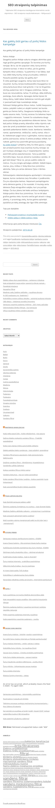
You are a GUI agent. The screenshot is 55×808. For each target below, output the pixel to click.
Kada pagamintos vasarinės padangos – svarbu (21, 619)
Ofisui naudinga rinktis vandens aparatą (18, 310)
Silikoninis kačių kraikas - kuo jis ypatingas (19, 566)
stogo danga (28, 775)
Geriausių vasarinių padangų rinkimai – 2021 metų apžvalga (25, 304)
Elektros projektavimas (15, 748)
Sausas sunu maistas (13, 628)
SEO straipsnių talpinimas (27, 5)
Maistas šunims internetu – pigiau (16, 675)
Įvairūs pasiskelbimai (11, 382)
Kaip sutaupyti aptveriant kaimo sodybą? (18, 516)
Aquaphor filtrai (9, 289)
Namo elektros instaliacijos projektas (23, 765)
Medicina (6, 385)
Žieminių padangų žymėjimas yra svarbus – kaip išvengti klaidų (27, 506)
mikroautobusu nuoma (30, 242)
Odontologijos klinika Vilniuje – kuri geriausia (20, 307)
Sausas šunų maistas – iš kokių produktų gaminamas (23, 653)
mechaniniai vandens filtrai (17, 761)
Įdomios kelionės (44, 236)
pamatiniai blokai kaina (11, 768)
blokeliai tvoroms (9, 746)
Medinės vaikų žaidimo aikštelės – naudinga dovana (22, 292)
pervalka (43, 245)
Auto (5, 351)
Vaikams (6, 415)
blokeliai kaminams (9, 743)
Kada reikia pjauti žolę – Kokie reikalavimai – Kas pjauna (24, 433)
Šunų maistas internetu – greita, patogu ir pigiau (21, 643)
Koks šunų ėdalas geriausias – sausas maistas (20, 657)
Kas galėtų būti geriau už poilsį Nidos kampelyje (24, 43)
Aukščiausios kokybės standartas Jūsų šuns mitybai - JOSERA (26, 548)
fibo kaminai (7, 754)
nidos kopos (21, 245)
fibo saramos (15, 754)
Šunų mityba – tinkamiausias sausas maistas (20, 666)
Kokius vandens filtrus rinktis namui (16, 470)
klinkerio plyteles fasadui (29, 757)
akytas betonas (8, 742)
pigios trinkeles (35, 768)
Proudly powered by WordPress (14, 803)
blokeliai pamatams (37, 743)
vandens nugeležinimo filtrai (18, 786)
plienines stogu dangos (10, 770)
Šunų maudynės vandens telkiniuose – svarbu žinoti (23, 662)
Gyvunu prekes (11, 532)
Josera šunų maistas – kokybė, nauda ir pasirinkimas (22, 634)
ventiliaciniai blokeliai (10, 789)
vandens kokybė (42, 781)
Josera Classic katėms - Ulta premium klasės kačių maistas (24, 543)
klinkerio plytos (11, 759)
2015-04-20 (27, 230)
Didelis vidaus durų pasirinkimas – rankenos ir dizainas (23, 280)
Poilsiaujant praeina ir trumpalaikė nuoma (26, 215)
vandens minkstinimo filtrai (22, 784)
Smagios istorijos (9, 403)
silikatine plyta (17, 773)
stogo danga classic (41, 776)
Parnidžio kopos (33, 245)
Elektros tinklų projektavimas (18, 750)
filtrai (24, 753)
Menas (5, 388)
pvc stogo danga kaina (41, 770)
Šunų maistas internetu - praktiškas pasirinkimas (21, 561)
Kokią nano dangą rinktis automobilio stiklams (20, 446)
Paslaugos (7, 397)
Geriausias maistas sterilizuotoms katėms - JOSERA (22, 538)
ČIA (40, 224)
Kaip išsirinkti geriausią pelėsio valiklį (17, 502)
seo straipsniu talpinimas (37, 772)
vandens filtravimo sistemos (18, 781)
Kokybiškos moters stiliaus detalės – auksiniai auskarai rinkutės (27, 298)
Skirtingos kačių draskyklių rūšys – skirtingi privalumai (23, 552)
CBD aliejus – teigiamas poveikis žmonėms (19, 301)
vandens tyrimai (39, 787)
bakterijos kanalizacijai (37, 741)
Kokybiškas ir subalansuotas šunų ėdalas (18, 575)
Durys (5, 360)
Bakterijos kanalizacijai (14, 427)
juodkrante (16, 239)
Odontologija (8, 391)
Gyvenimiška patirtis (29, 236)
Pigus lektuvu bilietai (13, 496)
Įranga (5, 379)
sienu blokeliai (8, 773)
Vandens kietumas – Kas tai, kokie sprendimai (20, 475)
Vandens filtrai (8, 418)
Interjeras (6, 376)
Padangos (7, 394)
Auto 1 (7, 589)
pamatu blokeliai (24, 768)
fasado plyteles (39, 751)
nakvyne (43, 242)
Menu (27, 20)
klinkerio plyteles (12, 756)
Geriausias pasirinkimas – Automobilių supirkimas (22, 694)
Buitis (5, 357)
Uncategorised (8, 412)
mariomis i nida (14, 242)
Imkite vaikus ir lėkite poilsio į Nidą (22, 218)
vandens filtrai (15, 778)
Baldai (5, 354)
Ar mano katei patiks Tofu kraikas (15, 570)
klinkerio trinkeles (28, 759)
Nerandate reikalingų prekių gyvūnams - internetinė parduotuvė (27, 580)
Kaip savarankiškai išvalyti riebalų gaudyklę (19, 487)
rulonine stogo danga (22, 772)
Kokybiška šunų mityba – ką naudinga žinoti (19, 648)
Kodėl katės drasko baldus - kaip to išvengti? (20, 557)
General (6, 363)
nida (14, 245)
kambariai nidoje (27, 239)
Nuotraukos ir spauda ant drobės (15, 699)
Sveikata (6, 409)
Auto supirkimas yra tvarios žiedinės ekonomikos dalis (23, 595)
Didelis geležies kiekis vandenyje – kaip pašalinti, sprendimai (25, 450)
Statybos (6, 406)
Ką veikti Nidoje (9, 145)
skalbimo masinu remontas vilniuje (34, 773)
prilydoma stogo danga (26, 770)
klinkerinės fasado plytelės (37, 754)
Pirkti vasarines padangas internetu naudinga (20, 615)
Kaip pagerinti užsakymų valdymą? (16, 718)
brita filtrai (22, 746)
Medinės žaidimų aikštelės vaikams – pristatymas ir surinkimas (26, 511)
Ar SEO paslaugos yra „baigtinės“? (15, 295)
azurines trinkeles (19, 742)
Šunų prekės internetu (11, 671)
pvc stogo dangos (9, 772)
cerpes (34, 746)
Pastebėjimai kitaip (10, 400)
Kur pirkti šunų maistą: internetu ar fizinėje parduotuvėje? (25, 639)
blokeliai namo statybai (23, 743)
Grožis (5, 367)
